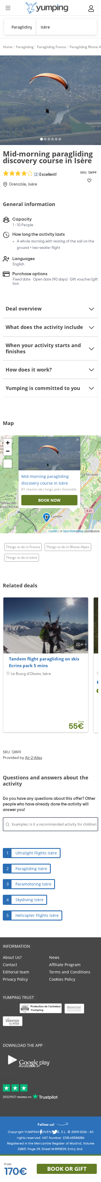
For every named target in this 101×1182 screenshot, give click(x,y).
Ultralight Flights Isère (36, 853)
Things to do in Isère (21, 557)
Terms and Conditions (69, 972)
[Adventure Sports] (47, 8)
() (45, 174)
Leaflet (53, 531)
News (54, 957)
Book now (49, 500)
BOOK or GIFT (67, 1168)
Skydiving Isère (29, 899)
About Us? (12, 957)
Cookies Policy (62, 979)
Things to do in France (23, 547)
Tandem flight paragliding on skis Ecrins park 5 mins (44, 662)
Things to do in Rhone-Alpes (67, 547)
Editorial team (16, 972)
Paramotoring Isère (33, 884)
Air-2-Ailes (33, 758)
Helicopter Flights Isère (37, 915)
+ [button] (8, 442)
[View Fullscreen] (7, 463)
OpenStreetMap (73, 531)
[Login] (91, 8)
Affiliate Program (65, 964)
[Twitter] (55, 1133)
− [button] (8, 451)
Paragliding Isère (31, 868)
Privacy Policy (15, 979)
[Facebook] (41, 1133)
